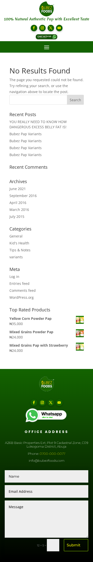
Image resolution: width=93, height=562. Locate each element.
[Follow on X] (51, 28)
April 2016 (17, 202)
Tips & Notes (20, 250)
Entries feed (19, 283)
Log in (14, 276)
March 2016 (19, 209)
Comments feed (22, 290)
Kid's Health (19, 243)
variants (16, 257)
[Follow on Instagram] (42, 28)
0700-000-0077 (52, 454)
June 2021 (17, 188)
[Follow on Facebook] (34, 28)
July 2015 (16, 216)
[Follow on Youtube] (59, 28)
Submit (73, 545)
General (16, 236)
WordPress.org (21, 297)
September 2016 (23, 195)
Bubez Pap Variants (25, 134)
